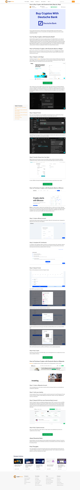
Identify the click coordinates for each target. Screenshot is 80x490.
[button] (53, 7)
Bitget (39, 58)
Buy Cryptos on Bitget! (47, 184)
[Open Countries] (39, 1)
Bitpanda (31, 363)
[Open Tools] (50, 1)
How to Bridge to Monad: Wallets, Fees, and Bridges (61, 466)
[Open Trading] (33, 1)
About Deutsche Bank (18, 117)
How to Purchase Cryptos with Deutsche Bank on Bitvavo (21, 113)
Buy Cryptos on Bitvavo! (47, 214)
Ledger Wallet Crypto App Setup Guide (18, 465)
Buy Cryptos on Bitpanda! (47, 434)
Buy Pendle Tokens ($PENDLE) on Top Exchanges (39, 466)
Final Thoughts (17, 118)
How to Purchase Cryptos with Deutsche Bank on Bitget (21, 110)
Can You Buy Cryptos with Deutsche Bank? (20, 108)
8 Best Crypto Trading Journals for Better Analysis (29, 466)
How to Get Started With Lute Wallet (50, 465)
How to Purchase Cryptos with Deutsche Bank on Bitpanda (21, 115)
